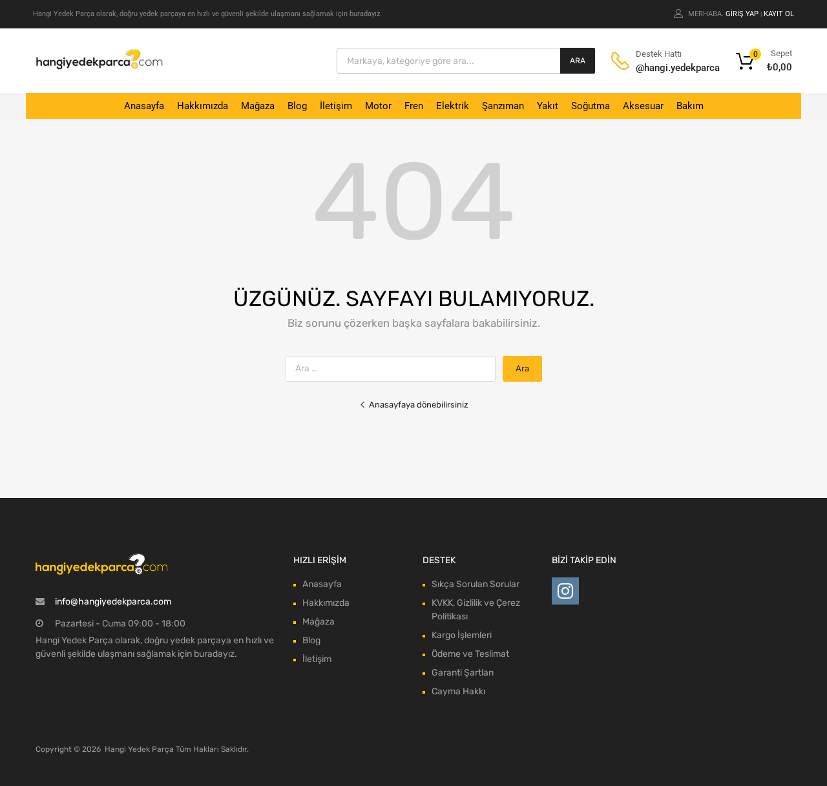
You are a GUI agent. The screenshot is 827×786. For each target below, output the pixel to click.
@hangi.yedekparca (667, 68)
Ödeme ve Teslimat (470, 653)
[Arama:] (394, 368)
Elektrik (452, 106)
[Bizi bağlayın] (565, 591)
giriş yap (742, 14)
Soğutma (590, 106)
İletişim (336, 106)
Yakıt (547, 106)
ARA (577, 60)
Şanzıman (503, 106)
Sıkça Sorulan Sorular (475, 584)
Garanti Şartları (463, 672)
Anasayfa (144, 106)
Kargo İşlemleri (462, 635)
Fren (413, 106)
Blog (297, 106)
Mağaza (258, 106)
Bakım (690, 106)
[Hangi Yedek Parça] (99, 66)
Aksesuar (643, 106)
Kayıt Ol (779, 14)
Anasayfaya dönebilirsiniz (418, 404)
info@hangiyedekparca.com (113, 601)
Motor (378, 106)
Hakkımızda (202, 106)
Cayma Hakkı (458, 691)
